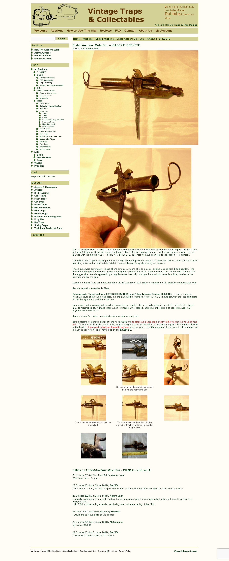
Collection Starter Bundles (50, 106)
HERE (124, 322)
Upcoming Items (42, 58)
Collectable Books (47, 78)
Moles (173, 10)
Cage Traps (44, 103)
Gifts (39, 88)
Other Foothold (48, 126)
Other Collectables (46, 90)
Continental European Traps (53, 120)
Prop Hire (39, 166)
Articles (38, 190)
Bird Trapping (41, 193)
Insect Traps (45, 129)
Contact (129, 30)
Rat (180, 14)
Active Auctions (42, 53)
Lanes (167, 10)
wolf (192, 14)
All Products (40, 69)
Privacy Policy (125, 551)
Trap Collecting (46, 83)
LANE (191, 7)
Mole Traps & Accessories (50, 136)
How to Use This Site (82, 30)
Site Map (52, 551)
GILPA (179, 7)
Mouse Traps (41, 213)
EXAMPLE (125, 330)
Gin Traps (44, 111)
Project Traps (45, 147)
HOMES (185, 7)
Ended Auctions (42, 55)
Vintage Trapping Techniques (51, 85)
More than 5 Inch (48, 124)
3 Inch (44, 113)
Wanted (38, 163)
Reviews (106, 30)
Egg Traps (44, 108)
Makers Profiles (42, 207)
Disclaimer (112, 551)
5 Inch (44, 118)
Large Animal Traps (48, 131)
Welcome (40, 30)
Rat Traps (39, 222)
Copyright (102, 551)
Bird (166, 7)
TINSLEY (186, 14)
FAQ (118, 30)
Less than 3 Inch (48, 122)
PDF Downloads (46, 80)
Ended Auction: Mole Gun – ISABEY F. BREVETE (106, 45)
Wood (167, 18)
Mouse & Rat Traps (47, 139)
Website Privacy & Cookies (185, 551)
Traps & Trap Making (185, 24)
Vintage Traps (39, 551)
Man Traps (44, 134)
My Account (163, 30)
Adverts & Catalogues (49, 93)
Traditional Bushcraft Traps (48, 228)
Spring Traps (45, 149)
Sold (36, 152)
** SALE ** (42, 72)
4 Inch (44, 115)
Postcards (44, 98)
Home (76, 39)
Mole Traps (40, 210)
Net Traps (43, 141)
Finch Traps (40, 199)
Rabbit (171, 13)
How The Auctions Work (46, 49)
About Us (145, 30)
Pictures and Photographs (48, 216)
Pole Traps (44, 144)
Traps (39, 101)
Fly (170, 7)
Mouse (180, 10)
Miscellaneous (46, 96)
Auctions (57, 30)
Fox (174, 7)
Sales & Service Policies (67, 551)
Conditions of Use (88, 551)
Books (40, 75)
